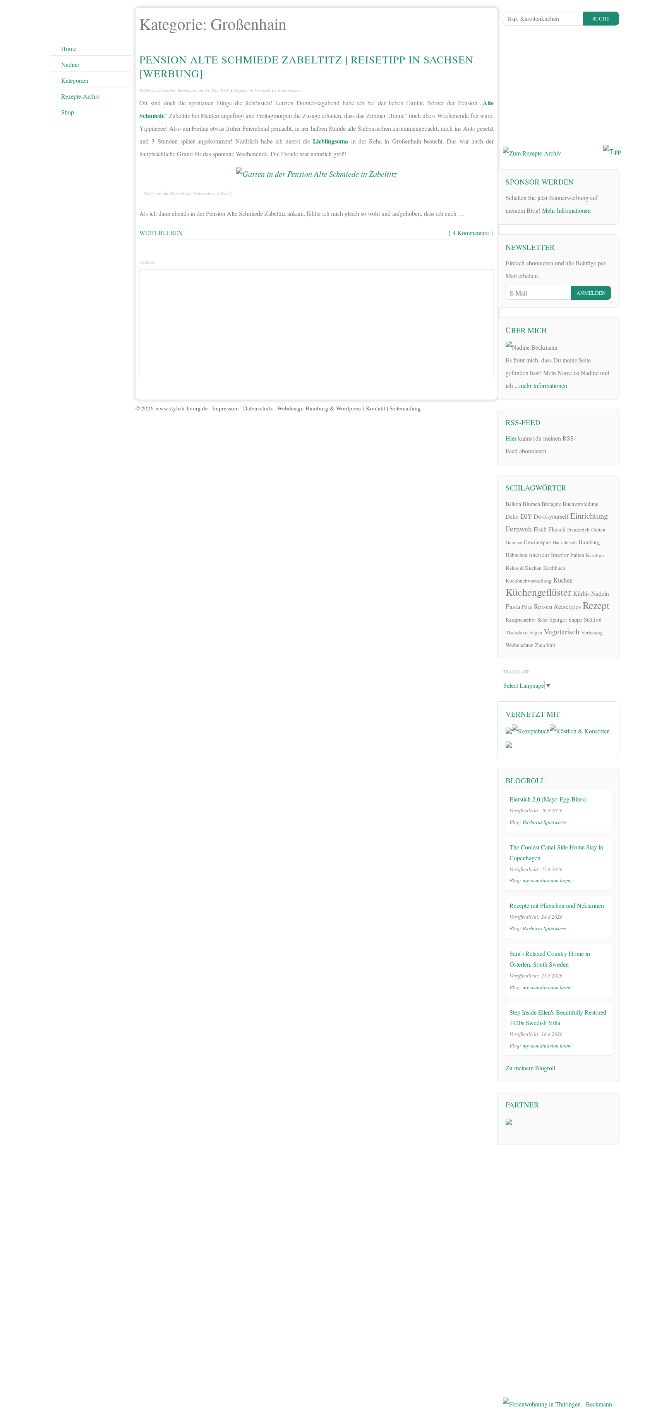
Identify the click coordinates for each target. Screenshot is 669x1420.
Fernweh (262, 90)
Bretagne (551, 504)
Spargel (558, 619)
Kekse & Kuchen (524, 567)
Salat (542, 619)
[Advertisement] (317, 321)
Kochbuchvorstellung (529, 580)
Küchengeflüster (538, 591)
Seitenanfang (405, 408)
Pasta (513, 606)
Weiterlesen (161, 233)
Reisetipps (567, 606)
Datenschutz (258, 408)
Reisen (543, 606)
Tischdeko (517, 632)
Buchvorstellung (581, 504)
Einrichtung (589, 515)
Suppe (575, 619)
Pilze (527, 606)
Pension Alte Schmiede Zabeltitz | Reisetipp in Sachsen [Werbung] (306, 66)
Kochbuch (554, 567)
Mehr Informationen (566, 210)
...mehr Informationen (541, 385)
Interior (560, 555)
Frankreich (578, 529)
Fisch (540, 529)
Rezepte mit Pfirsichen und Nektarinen (556, 905)
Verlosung (592, 632)
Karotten (595, 555)
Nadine (70, 64)
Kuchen (563, 580)
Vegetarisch (562, 631)
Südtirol (593, 619)
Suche (600, 18)
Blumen (531, 504)
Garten (598, 529)
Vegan (535, 632)
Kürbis (581, 593)
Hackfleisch (564, 542)
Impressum (225, 408)
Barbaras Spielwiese (544, 821)
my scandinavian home (547, 880)
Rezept (596, 605)
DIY (526, 516)
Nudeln (600, 593)
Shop (67, 112)
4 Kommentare (288, 90)
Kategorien (74, 80)
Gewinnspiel (537, 542)
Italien (577, 555)
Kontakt (375, 408)
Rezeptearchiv (521, 619)
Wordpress (349, 408)
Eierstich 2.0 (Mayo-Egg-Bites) (547, 799)
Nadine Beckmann (179, 90)
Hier (511, 438)
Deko (512, 516)
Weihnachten (519, 645)
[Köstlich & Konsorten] (580, 730)
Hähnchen (516, 555)
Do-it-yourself (551, 516)
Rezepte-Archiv (80, 96)
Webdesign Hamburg (302, 408)
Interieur (539, 554)
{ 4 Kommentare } (471, 233)
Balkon (513, 504)
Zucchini (545, 645)
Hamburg (589, 542)
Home (68, 48)
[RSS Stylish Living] (587, 441)
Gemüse (514, 542)
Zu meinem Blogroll (530, 1068)
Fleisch (557, 529)
